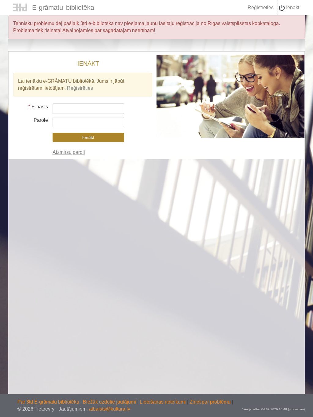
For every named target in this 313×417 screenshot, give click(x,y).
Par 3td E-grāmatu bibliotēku (48, 401)
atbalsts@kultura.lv (109, 409)
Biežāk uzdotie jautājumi (110, 401)
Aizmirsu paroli (69, 152)
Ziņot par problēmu (210, 401)
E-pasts (38, 106)
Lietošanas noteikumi (163, 401)
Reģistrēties (261, 7)
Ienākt (292, 7)
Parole (41, 120)
